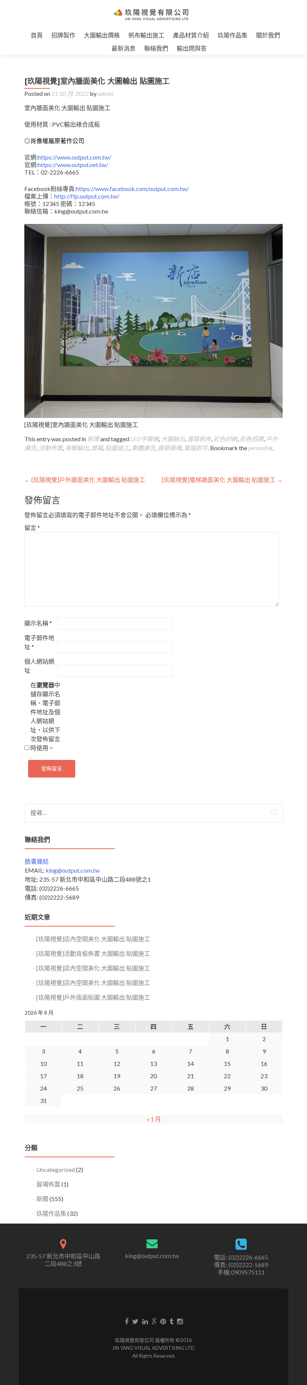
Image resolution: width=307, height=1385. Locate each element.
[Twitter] (135, 1321)
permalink (260, 447)
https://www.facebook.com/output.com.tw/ (132, 188)
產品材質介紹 (191, 35)
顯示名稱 (38, 623)
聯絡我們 (156, 48)
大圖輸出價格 (102, 35)
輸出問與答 (192, 48)
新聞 (93, 438)
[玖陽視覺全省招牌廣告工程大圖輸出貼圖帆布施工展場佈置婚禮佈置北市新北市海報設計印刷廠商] (150, 14)
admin (105, 93)
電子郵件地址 (39, 642)
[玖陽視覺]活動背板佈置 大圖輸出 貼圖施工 (93, 953)
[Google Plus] (154, 1321)
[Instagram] (180, 1321)
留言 (32, 527)
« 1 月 (154, 1118)
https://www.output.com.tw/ (74, 157)
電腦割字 (196, 447)
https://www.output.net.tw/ (73, 164)
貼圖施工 (117, 447)
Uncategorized (55, 1169)
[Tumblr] (171, 1321)
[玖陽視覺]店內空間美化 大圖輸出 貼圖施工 (93, 938)
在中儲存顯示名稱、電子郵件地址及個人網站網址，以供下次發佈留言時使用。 (45, 716)
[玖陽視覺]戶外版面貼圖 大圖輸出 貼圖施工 (93, 997)
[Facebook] (126, 1321)
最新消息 (124, 48)
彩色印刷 (225, 438)
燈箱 (97, 447)
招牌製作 (63, 35)
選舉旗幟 (170, 447)
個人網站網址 (39, 666)
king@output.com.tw (73, 870)
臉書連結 (37, 861)
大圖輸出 (173, 438)
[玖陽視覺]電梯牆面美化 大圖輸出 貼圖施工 (222, 479)
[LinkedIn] (145, 1321)
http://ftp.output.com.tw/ (87, 196)
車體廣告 (143, 447)
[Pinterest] (163, 1321)
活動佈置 (51, 447)
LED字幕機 (144, 438)
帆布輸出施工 (146, 35)
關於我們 (268, 35)
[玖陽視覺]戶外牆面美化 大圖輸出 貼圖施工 (84, 479)
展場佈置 (48, 1184)
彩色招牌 (252, 438)
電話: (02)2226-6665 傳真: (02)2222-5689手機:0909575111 (241, 1265)
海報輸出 (77, 447)
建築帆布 (199, 438)
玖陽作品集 (232, 35)
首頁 (37, 35)
